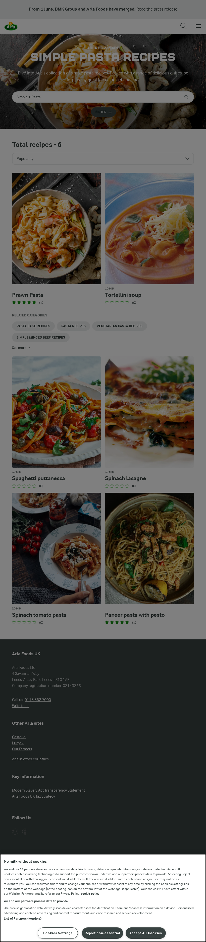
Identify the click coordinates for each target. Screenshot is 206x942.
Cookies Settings (58, 933)
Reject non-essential (102, 933)
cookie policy (90, 893)
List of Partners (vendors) (22, 918)
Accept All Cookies (145, 933)
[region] (103, 898)
